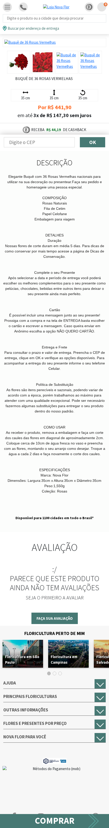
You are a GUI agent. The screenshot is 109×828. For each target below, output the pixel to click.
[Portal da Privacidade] (55, 760)
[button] (89, 7)
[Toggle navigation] (7, 7)
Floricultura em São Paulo (22, 659)
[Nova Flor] (56, 7)
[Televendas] (23, 7)
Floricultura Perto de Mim (54, 633)
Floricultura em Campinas (64, 659)
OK (92, 142)
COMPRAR (55, 820)
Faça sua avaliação (55, 618)
